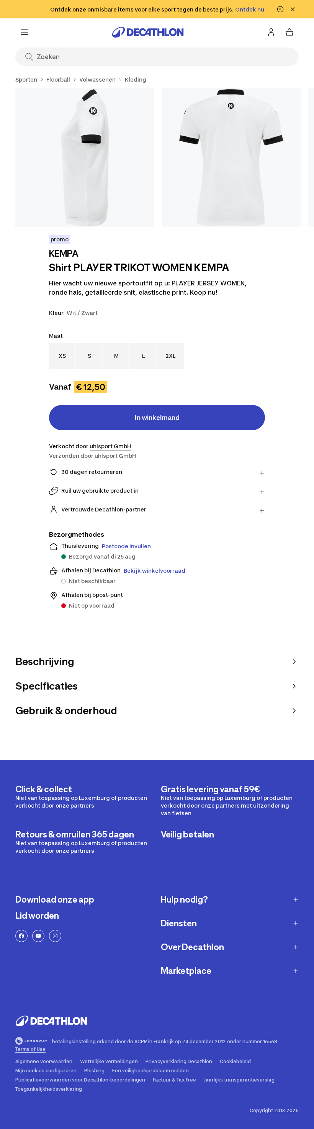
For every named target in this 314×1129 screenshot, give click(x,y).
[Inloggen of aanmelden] (271, 32)
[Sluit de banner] (292, 9)
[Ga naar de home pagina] (148, 32)
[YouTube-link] (38, 936)
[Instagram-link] (55, 936)
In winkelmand (157, 417)
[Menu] (24, 32)
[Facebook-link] (21, 936)
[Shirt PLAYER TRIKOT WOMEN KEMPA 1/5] (84, 157)
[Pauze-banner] (280, 9)
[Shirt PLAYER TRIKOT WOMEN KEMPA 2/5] (231, 157)
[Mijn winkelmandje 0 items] (289, 32)
